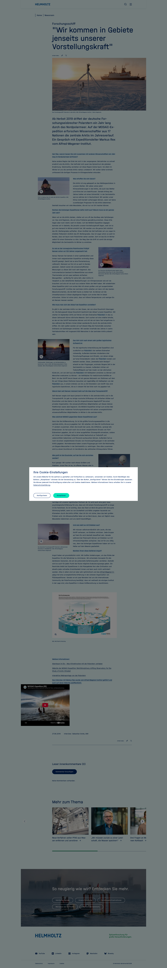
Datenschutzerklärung (41, 485)
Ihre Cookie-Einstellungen (50, 472)
